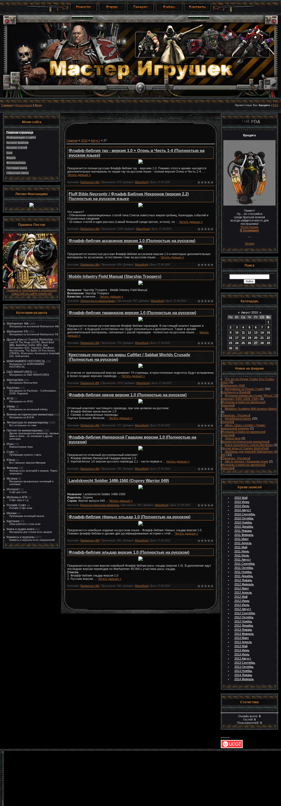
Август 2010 (249, 312)
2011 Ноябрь (243, 572)
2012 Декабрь (243, 625)
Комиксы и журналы (21, 537)
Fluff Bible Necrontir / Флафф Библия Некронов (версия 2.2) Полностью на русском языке (129, 196)
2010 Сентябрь (244, 514)
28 (262, 343)
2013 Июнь (241, 650)
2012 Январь (243, 580)
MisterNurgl (141, 182)
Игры (10, 443)
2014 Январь (243, 675)
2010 (84, 140)
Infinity (11, 406)
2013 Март (241, 637)
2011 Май (240, 547)
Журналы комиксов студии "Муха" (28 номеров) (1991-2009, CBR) (249, 397)
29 (268, 343)
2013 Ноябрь (243, 670)
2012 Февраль (244, 584)
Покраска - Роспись (235, 415)
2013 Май (241, 646)
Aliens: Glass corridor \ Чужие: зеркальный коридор (243, 426)
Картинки (13, 521)
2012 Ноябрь (243, 621)
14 (262, 332)
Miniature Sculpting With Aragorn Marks (251, 408)
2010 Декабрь (243, 526)
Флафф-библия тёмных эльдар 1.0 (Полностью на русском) (129, 516)
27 (255, 343)
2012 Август (242, 609)
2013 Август (242, 658)
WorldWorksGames (238, 418)
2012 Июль (241, 604)
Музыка (12, 478)
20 (255, 337)
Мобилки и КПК (17, 497)
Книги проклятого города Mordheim (249, 445)
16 (230, 337)
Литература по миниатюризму (28, 422)
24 (236, 343)
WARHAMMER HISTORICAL (26, 361)
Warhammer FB (17, 331)
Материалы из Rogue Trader (244, 388)
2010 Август (242, 510)
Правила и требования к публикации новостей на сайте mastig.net (31, 292)
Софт (10, 451)
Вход (38, 105)
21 (262, 337)
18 (243, 337)
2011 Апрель (243, 543)
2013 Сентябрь (244, 662)
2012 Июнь (241, 600)
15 (268, 332)
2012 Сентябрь (244, 613)
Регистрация (23, 105)
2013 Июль (241, 654)
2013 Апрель (243, 642)
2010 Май (241, 497)
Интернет (13, 489)
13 (255, 332)
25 (243, 343)
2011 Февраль (244, 534)
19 (249, 337)
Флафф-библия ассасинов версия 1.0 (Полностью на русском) (132, 240)
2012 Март (241, 588)
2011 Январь (243, 530)
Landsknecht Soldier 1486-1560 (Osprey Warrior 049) (119, 480)
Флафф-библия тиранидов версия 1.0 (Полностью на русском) (132, 312)
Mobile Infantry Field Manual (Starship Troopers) (115, 276)
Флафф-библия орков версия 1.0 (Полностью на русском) (128, 394)
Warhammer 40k (18, 323)
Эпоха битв (233, 438)
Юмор (11, 459)
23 (230, 343)
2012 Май (241, 596)
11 (243, 332)
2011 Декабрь (243, 576)
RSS (275, 105)
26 (249, 343)
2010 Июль (241, 506)
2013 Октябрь (244, 666)
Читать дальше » (79, 174)
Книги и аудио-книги (20, 529)
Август (95, 140)
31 (236, 348)
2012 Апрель (243, 592)
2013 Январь (243, 629)
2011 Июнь (241, 551)
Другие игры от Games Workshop (30, 339)
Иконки (11, 513)
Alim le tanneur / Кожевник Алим (246, 461)
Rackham (13, 387)
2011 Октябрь (243, 567)
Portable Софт (16, 505)
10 (236, 332)
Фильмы (12, 467)
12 (249, 332)
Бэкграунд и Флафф (235, 392)
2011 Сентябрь (244, 563)
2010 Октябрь (244, 518)
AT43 (10, 398)
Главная (7, 105)
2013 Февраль (244, 633)
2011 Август (242, 559)
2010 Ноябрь (243, 522)
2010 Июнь (241, 501)
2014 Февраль (244, 679)
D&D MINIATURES (19, 371)
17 (236, 337)
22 (268, 337)
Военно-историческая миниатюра (30, 414)
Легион (249, 243)
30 (230, 348)
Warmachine (15, 379)
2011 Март (241, 539)
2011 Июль (241, 555)
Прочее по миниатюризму (25, 430)
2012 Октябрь (244, 617)
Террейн (227, 421)
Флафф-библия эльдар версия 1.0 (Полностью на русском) (129, 552)
